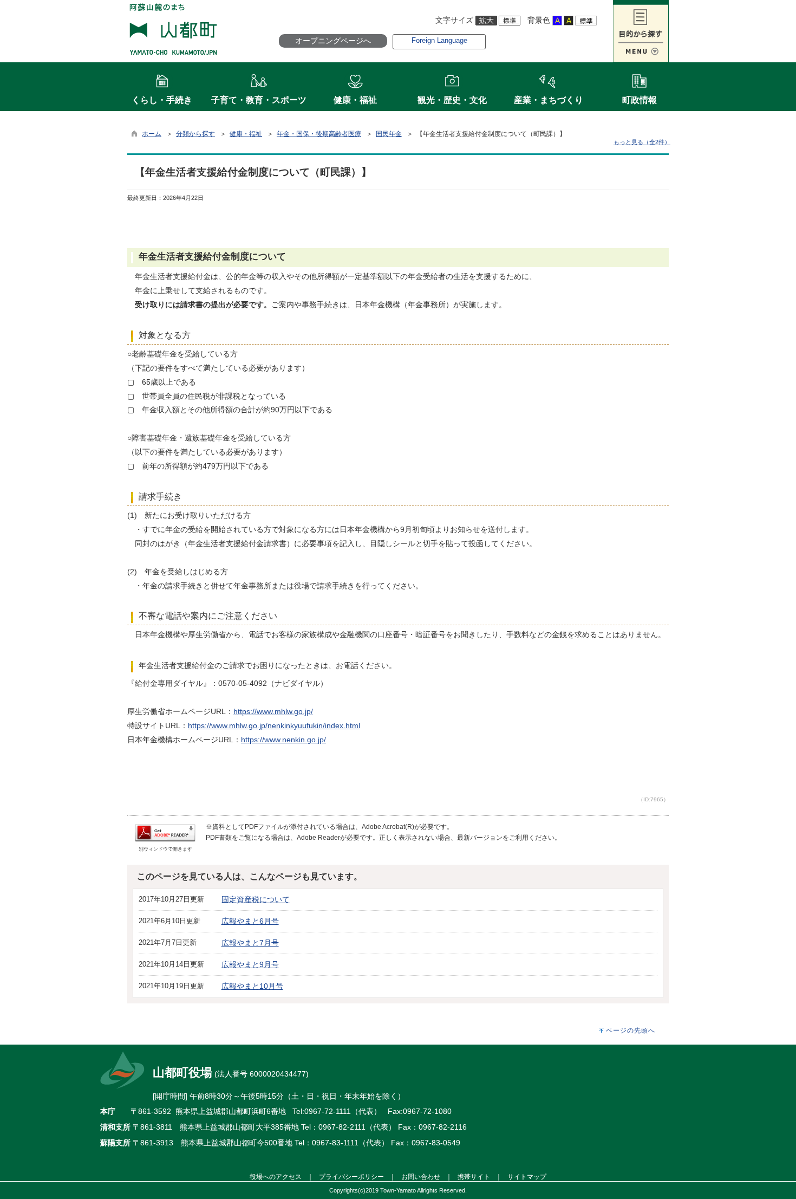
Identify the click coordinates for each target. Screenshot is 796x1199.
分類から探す (195, 134)
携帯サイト (474, 1176)
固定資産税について (255, 899)
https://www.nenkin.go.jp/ (283, 739)
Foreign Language (439, 40)
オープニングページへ (333, 40)
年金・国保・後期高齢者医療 (319, 134)
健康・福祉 (246, 134)
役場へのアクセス (276, 1176)
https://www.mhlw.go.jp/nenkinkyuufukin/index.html (274, 725)
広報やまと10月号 (252, 986)
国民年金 (389, 134)
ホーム (151, 134)
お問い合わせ (420, 1176)
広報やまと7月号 (250, 942)
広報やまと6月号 (250, 921)
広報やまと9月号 (250, 964)
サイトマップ (526, 1176)
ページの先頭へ (630, 1030)
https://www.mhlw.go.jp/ (273, 711)
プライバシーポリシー (351, 1176)
